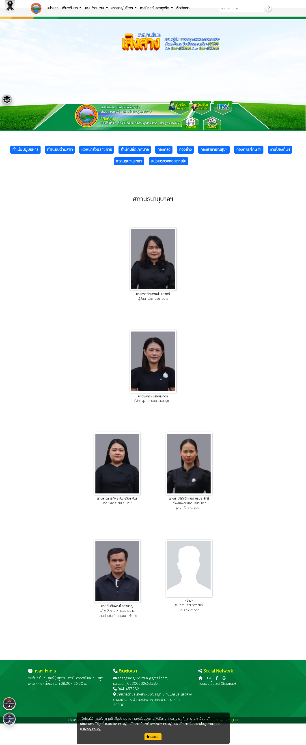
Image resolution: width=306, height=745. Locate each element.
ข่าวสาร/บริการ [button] (122, 8)
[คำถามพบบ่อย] (269, 8)
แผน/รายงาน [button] (95, 8)
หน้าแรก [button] (52, 8)
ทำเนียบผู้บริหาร (25, 149)
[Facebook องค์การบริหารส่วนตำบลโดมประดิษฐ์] (217, 678)
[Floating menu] (7, 100)
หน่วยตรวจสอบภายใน (168, 161)
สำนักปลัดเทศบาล (135, 149)
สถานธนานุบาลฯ (129, 161)
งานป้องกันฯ (280, 149)
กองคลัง (163, 149)
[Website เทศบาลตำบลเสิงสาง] (224, 678)
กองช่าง (185, 149)
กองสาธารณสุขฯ (214, 149)
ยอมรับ (154, 736)
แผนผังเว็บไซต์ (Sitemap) (217, 684)
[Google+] (209, 678)
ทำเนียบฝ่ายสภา (60, 149)
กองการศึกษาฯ (248, 149)
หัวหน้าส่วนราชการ (96, 149)
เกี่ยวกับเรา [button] (70, 8)
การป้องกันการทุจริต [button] (155, 8)
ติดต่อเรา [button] (183, 8)
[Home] (200, 678)
